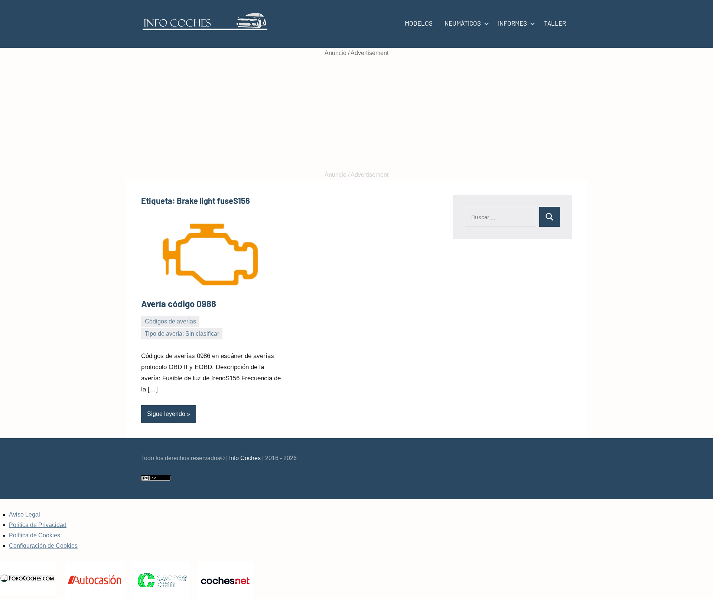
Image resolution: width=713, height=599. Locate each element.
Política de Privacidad (37, 525)
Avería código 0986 (178, 303)
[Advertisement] (356, 114)
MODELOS (419, 23)
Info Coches (245, 458)
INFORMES (512, 23)
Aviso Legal (24, 514)
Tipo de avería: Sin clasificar (182, 334)
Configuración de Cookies (43, 546)
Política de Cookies (34, 535)
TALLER (555, 23)
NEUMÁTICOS (463, 23)
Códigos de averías (170, 321)
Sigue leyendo (166, 414)
